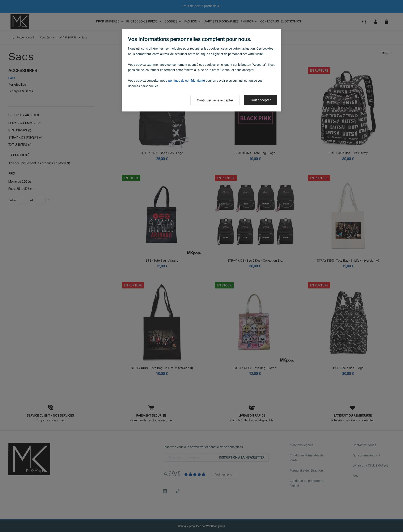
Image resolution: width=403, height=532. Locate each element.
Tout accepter (260, 100)
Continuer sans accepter (215, 100)
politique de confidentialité (186, 81)
